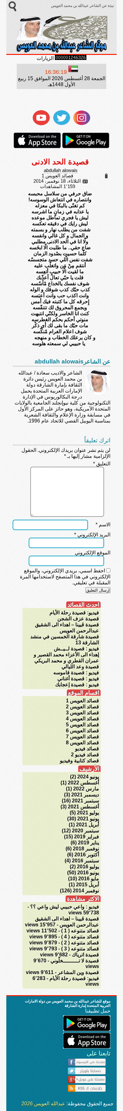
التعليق (101, 463)
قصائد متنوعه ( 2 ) (80, 942)
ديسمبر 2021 (85, 794)
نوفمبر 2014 (86, 890)
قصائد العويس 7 (82, 736)
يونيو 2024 (88, 776)
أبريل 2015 (87, 884)
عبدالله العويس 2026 (43, 1103)
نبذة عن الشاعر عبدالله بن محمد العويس (82, 5)
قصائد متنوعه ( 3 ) (80, 948)
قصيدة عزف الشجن (78, 618)
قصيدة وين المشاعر (78, 972)
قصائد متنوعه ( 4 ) (80, 936)
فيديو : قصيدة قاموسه (76, 672)
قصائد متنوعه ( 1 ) (80, 930)
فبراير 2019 (86, 836)
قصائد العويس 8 (82, 742)
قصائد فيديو (87, 748)
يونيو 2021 (88, 818)
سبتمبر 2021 (85, 800)
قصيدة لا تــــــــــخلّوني (74, 960)
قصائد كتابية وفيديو (79, 760)
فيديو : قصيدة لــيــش (76, 648)
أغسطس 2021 (83, 806)
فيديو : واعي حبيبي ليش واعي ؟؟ (64, 906)
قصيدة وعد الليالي (80, 666)
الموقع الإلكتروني (92, 552)
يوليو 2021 (88, 812)
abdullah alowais (61, 170)
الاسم (103, 524)
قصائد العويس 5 (82, 724)
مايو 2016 (88, 878)
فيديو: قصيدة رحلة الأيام (74, 612)
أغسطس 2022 (83, 782)
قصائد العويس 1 (57, 175)
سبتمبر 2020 (85, 830)
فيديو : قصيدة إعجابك (77, 684)
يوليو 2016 (88, 866)
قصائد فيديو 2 (85, 754)
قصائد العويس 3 (82, 712)
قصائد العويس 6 (82, 730)
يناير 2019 (88, 842)
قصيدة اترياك (85, 954)
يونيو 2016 (88, 872)
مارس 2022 (86, 788)
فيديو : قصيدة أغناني (78, 678)
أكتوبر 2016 (86, 854)
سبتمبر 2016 (85, 860)
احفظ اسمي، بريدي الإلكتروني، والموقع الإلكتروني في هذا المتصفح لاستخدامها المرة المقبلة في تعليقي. (65, 576)
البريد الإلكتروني (92, 534)
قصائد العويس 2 (82, 706)
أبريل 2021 (87, 824)
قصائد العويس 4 (82, 718)
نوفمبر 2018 (86, 848)
